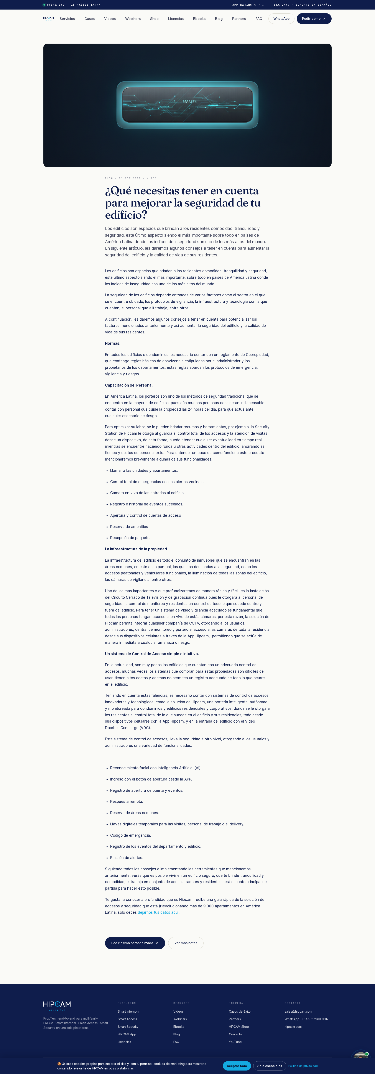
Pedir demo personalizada (132, 943)
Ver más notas (185, 943)
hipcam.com (293, 1026)
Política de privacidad (303, 1065)
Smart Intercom (128, 1011)
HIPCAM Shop (239, 1026)
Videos (110, 18)
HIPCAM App (127, 1034)
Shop (154, 18)
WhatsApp (281, 18)
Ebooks (199, 18)
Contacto (235, 1034)
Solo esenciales (269, 1066)
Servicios (67, 18)
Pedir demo (311, 18)
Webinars (133, 18)
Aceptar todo (237, 1066)
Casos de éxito (240, 1011)
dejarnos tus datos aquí (158, 912)
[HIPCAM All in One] (48, 19)
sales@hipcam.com (298, 1011)
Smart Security (128, 1026)
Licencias (176, 18)
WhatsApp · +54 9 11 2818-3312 (307, 1019)
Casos (89, 18)
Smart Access (127, 1019)
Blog (219, 18)
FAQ (258, 18)
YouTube (235, 1042)
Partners (239, 18)
